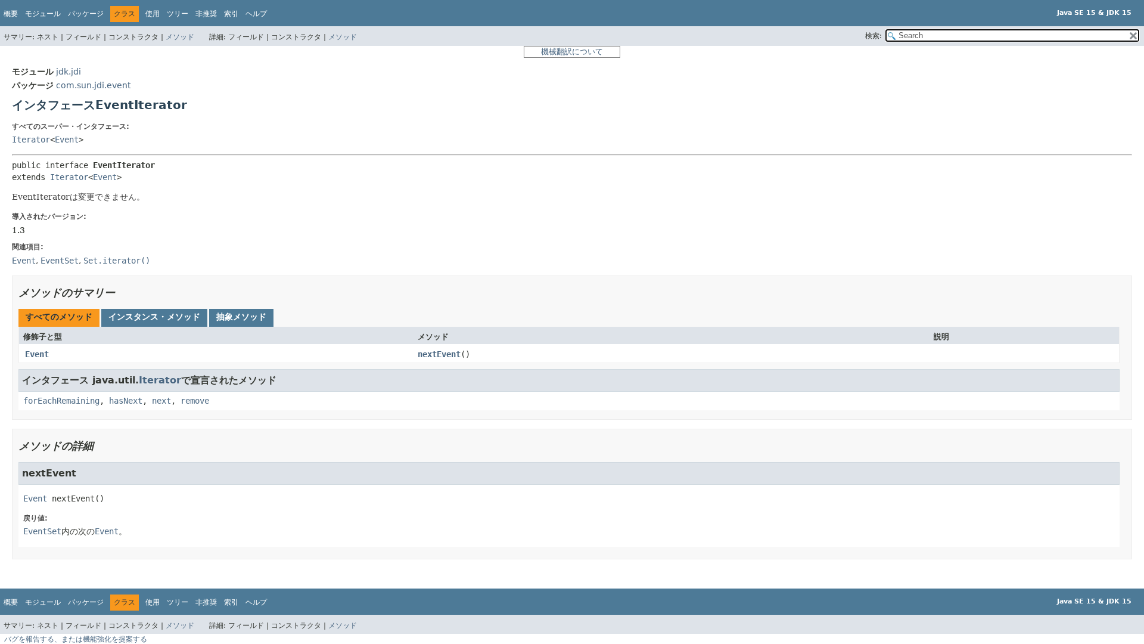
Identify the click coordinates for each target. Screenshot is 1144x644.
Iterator (31, 139)
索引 (231, 14)
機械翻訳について (572, 51)
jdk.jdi (68, 71)
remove (195, 400)
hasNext (125, 400)
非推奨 (206, 14)
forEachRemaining (61, 400)
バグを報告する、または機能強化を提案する (75, 639)
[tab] (59, 318)
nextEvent (439, 354)
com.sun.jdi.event (93, 85)
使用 (152, 14)
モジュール (43, 14)
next (161, 400)
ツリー (177, 14)
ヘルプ (256, 14)
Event (67, 139)
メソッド (180, 37)
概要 (11, 14)
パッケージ (86, 14)
